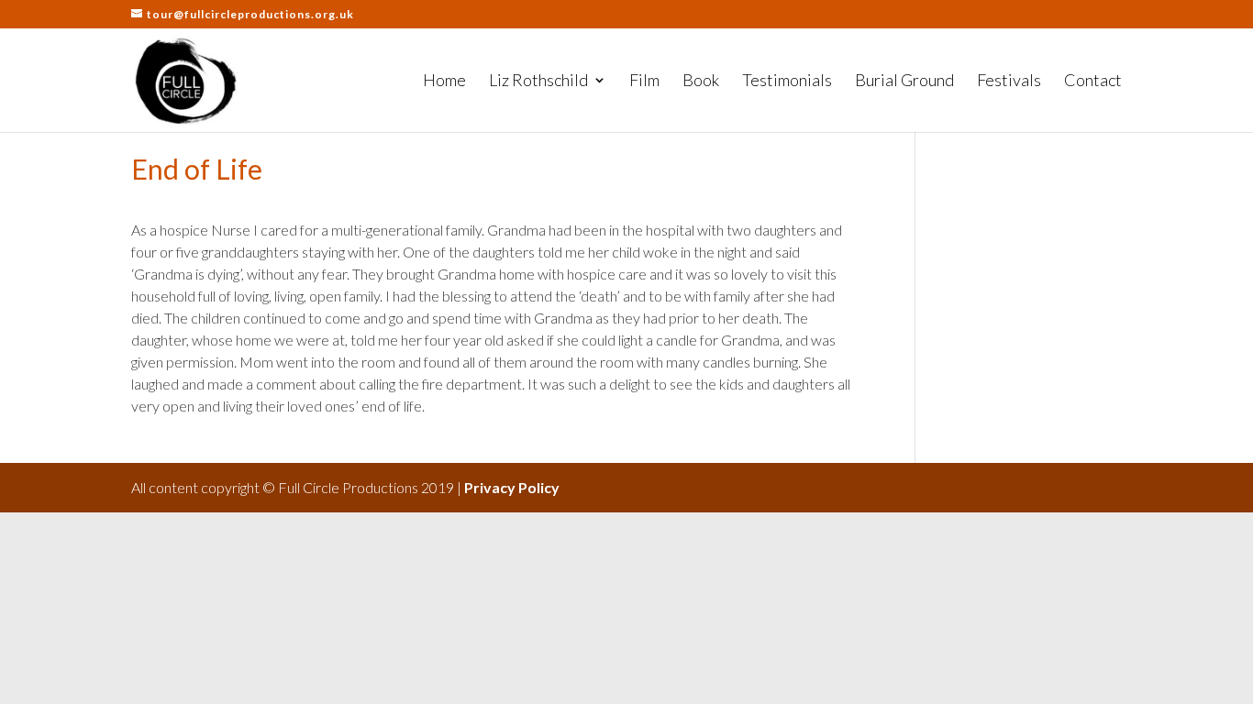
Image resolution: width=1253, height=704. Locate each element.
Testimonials (787, 81)
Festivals (1009, 81)
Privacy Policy (512, 487)
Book (700, 81)
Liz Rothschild (538, 81)
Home (444, 81)
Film (644, 81)
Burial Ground (904, 81)
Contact (1093, 81)
